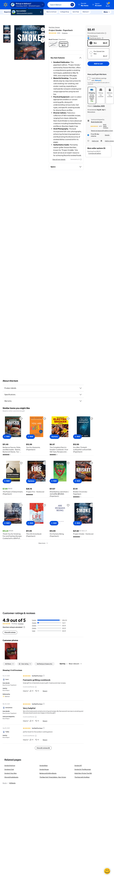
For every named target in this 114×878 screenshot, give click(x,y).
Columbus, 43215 (99, 106)
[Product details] (80, 388)
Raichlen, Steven (54, 27)
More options (91, 112)
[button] (83, 5)
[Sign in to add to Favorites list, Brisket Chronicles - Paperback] (91, 463)
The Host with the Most (82, 777)
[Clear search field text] (67, 5)
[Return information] (102, 38)
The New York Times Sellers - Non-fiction (53, 777)
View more (41, 543)
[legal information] (105, 33)
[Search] (72, 4)
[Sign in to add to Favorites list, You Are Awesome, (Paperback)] (44, 418)
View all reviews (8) (43, 748)
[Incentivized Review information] (36, 687)
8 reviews (20, 623)
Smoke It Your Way (10, 773)
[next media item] (43, 41)
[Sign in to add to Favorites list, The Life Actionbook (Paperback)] (44, 505)
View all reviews (9, 632)
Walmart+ (86, 12)
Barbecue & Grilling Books (48, 773)
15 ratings (64, 33)
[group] (58, 33)
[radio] (53, 44)
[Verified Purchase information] (44, 676)
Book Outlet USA (96, 122)
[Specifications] (80, 394)
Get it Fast (76, 12)
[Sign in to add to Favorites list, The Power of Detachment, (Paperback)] (21, 463)
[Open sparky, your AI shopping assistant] (107, 871)
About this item (10, 381)
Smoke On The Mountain (82, 769)
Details (107, 135)
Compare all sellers (94, 153)
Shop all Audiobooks (11, 777)
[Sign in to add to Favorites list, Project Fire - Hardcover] (44, 463)
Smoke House (44, 769)
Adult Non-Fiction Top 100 (83, 773)
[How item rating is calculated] (24, 627)
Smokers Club (9, 769)
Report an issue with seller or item (102, 130)
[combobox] (61, 5)
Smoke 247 (78, 765)
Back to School (51, 12)
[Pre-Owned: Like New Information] (91, 56)
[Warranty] (80, 401)
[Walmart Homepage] (5, 5)
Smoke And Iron (9, 765)
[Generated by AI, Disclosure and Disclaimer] (81, 159)
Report (45, 691)
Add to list (95, 141)
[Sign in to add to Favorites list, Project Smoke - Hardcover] (91, 505)
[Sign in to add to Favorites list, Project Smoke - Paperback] (43, 34)
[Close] (41, 12)
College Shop (64, 12)
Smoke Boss (44, 765)
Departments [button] (8, 12)
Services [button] (22, 12)
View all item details (58, 159)
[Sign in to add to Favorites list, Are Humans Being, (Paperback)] (68, 505)
